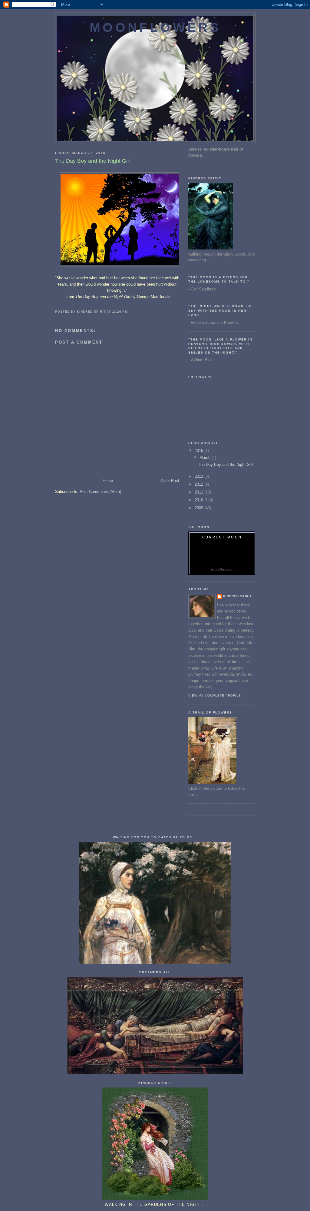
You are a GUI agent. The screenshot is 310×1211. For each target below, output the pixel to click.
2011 (199, 492)
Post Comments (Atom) (100, 491)
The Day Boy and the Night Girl (225, 464)
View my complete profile (214, 695)
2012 (199, 484)
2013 (199, 476)
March (206, 457)
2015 (199, 450)
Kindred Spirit (237, 596)
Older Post (169, 480)
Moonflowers (155, 27)
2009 (199, 508)
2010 (199, 500)
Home (108, 480)
